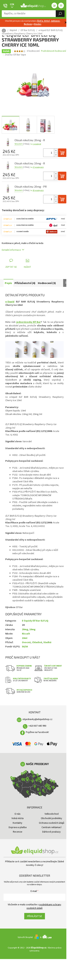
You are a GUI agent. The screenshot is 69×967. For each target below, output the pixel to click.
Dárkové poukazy (51, 832)
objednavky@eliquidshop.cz (37, 719)
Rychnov (28, 24)
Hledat (60, 13)
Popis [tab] (8, 283)
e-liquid (9, 301)
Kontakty (17, 823)
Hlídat (27, 267)
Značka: (15, 55)
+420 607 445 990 (37, 726)
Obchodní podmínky (51, 818)
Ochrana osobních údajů (51, 823)
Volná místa (18, 818)
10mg (32, 629)
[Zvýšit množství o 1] (56, 151)
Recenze (17, 832)
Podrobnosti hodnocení (53, 51)
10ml (24, 638)
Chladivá (37, 642)
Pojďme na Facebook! (37, 732)
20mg (25, 629)
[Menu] (61, 5)
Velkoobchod (52, 814)
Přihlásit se (34, 916)
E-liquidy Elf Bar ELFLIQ (35, 621)
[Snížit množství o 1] (56, 155)
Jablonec (55, 21)
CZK (12, 4)
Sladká (47, 642)
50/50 (25, 646)
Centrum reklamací (51, 827)
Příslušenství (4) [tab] (25, 283)
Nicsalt (26, 634)
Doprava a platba (18, 827)
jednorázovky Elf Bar (28, 322)
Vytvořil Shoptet (25, 937)
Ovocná (26, 642)
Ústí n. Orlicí (43, 21)
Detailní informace (11, 250)
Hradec (37, 24)
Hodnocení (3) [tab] (47, 283)
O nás (18, 814)
